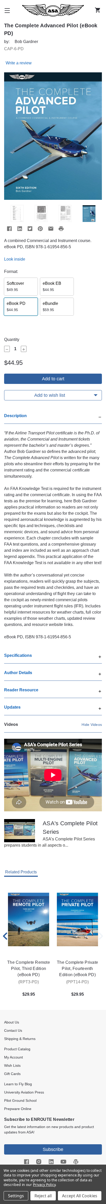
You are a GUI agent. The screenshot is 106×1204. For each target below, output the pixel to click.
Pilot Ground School (20, 1100)
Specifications (18, 655)
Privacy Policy (44, 1184)
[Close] (100, 416)
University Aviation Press (24, 1092)
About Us (11, 1022)
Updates (12, 707)
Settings (16, 1196)
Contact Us (13, 1030)
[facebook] (26, 1162)
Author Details (18, 672)
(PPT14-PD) (77, 982)
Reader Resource (21, 690)
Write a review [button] (19, 63)
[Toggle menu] (7, 10)
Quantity (11, 339)
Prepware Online (17, 1109)
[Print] (61, 229)
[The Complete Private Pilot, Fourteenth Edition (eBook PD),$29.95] (77, 919)
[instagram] (38, 1162)
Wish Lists (12, 1065)
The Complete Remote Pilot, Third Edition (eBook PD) (28, 968)
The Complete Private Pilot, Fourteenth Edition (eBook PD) (77, 968)
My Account (13, 1057)
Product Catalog (17, 1049)
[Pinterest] (40, 229)
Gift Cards (12, 1074)
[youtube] (63, 1162)
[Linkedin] (19, 229)
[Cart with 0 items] (99, 10)
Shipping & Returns (20, 1039)
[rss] (76, 1162)
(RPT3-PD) (28, 982)
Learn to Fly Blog (18, 1084)
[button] (53, 418)
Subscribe (53, 1149)
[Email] (51, 229)
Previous (5, 936)
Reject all (43, 1196)
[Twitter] (30, 229)
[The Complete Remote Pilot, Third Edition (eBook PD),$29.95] (28, 919)
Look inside (14, 259)
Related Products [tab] (21, 872)
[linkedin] (51, 1162)
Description (15, 416)
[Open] (100, 656)
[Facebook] (9, 229)
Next (101, 936)
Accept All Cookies (79, 1196)
